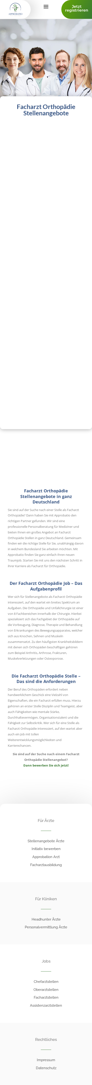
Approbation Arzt (46, 857)
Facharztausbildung (46, 865)
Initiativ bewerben (46, 849)
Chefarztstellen (46, 982)
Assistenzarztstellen (46, 1005)
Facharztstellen (46, 997)
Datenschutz (46, 1068)
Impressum (46, 1060)
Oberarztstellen (46, 990)
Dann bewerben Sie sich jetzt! (46, 765)
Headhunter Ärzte (46, 919)
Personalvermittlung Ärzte (46, 927)
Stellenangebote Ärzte (46, 841)
